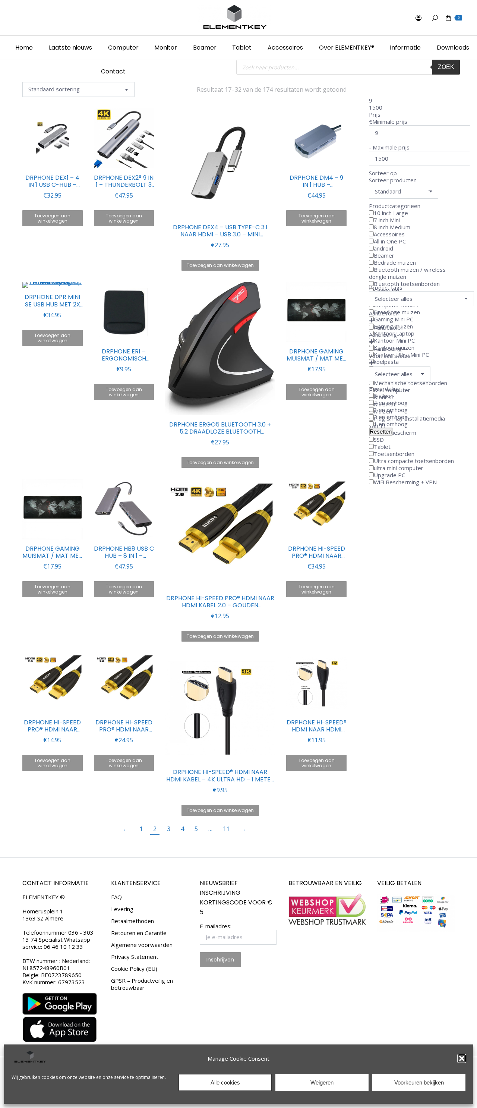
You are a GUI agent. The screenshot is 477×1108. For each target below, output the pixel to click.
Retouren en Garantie (139, 933)
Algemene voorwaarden (142, 944)
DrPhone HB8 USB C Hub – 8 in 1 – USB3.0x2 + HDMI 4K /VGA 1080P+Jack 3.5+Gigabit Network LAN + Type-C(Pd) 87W (124, 552)
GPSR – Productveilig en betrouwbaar (142, 984)
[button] (461, 1058)
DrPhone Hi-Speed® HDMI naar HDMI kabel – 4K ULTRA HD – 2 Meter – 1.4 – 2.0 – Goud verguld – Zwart (317, 726)
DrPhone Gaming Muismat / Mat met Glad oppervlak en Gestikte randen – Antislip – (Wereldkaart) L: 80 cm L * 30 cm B (52, 552)
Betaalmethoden (132, 921)
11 (226, 829)
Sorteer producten (393, 180)
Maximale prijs (391, 147)
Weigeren (322, 1082)
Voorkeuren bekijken (419, 1082)
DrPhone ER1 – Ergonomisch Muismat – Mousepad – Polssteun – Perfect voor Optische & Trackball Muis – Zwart (124, 355)
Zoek (446, 67)
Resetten (381, 431)
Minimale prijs (389, 121)
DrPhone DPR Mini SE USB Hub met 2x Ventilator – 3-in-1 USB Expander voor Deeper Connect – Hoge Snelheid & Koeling (52, 300)
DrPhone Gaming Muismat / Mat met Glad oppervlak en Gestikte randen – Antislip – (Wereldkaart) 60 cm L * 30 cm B (317, 355)
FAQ (116, 897)
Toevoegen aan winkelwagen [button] (52, 218)
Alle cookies (225, 1082)
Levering (122, 909)
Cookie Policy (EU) (134, 968)
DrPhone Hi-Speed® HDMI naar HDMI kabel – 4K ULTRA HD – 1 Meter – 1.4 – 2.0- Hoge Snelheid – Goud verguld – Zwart (220, 775)
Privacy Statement (134, 956)
